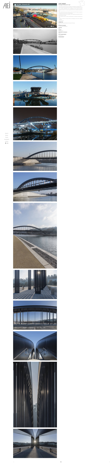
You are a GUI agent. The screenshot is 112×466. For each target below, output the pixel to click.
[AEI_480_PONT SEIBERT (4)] (35, 93)
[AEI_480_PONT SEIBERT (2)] (35, 41)
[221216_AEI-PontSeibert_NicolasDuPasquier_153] (35, 394)
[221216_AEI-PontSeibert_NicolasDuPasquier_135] (35, 284)
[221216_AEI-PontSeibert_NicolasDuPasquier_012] (35, 186)
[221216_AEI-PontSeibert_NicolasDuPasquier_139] (35, 315)
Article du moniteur (61, 20)
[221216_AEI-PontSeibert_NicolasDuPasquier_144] (35, 345)
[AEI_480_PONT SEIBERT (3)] (35, 67)
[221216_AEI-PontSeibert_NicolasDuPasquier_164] (35, 443)
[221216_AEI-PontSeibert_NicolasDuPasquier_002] (35, 156)
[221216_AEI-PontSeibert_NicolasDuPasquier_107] (35, 236)
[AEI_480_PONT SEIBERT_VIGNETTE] (35, 123)
